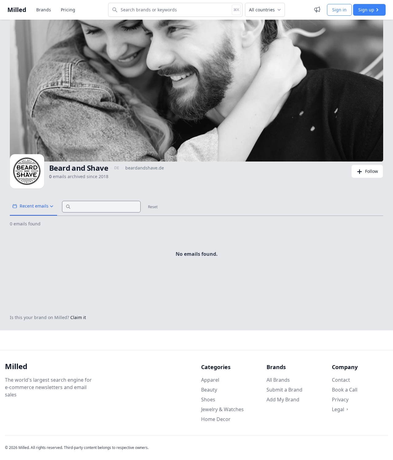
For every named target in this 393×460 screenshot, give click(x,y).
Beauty (209, 389)
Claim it (78, 317)
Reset (153, 207)
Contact (341, 379)
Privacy (340, 399)
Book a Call (344, 389)
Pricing (68, 10)
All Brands (278, 379)
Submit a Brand (284, 389)
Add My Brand (283, 399)
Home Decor (216, 419)
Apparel (210, 379)
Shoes (208, 399)
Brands (43, 10)
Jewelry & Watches (222, 409)
